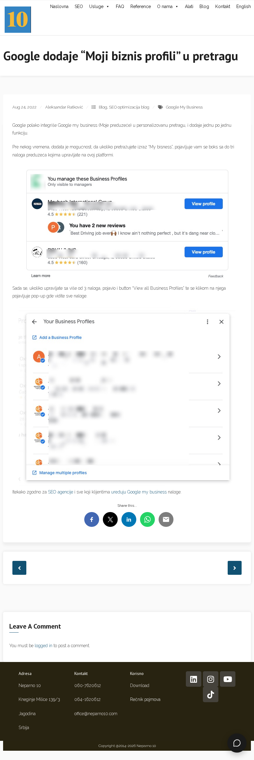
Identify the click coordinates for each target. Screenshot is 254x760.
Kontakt (222, 6)
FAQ (120, 6)
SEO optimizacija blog (129, 107)
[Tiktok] (210, 694)
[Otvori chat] (237, 743)
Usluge (96, 6)
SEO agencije (60, 491)
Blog (204, 6)
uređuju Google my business (139, 491)
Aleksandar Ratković (64, 107)
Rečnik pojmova (145, 699)
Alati (189, 6)
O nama (165, 6)
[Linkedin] (193, 679)
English (243, 6)
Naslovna (59, 6)
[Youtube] (227, 679)
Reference (140, 6)
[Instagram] (210, 679)
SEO (79, 6)
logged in (43, 645)
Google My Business (184, 107)
